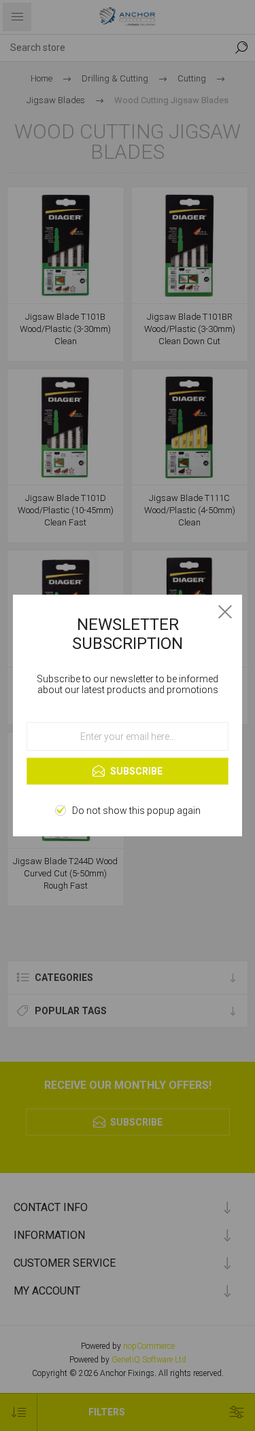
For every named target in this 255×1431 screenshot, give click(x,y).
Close (225, 611)
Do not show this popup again (136, 810)
